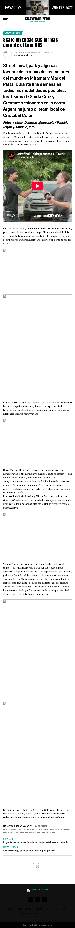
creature (41, 826)
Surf (10, 909)
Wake (64, 909)
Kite (56, 909)
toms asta (49, 832)
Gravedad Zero (25, 55)
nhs (68, 829)
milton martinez (38, 829)
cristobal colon (15, 829)
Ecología (39, 913)
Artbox (39, 909)
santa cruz (11, 832)
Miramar (57, 829)
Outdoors (26, 913)
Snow (28, 909)
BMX (48, 909)
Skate (19, 909)
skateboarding (31, 832)
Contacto (52, 913)
